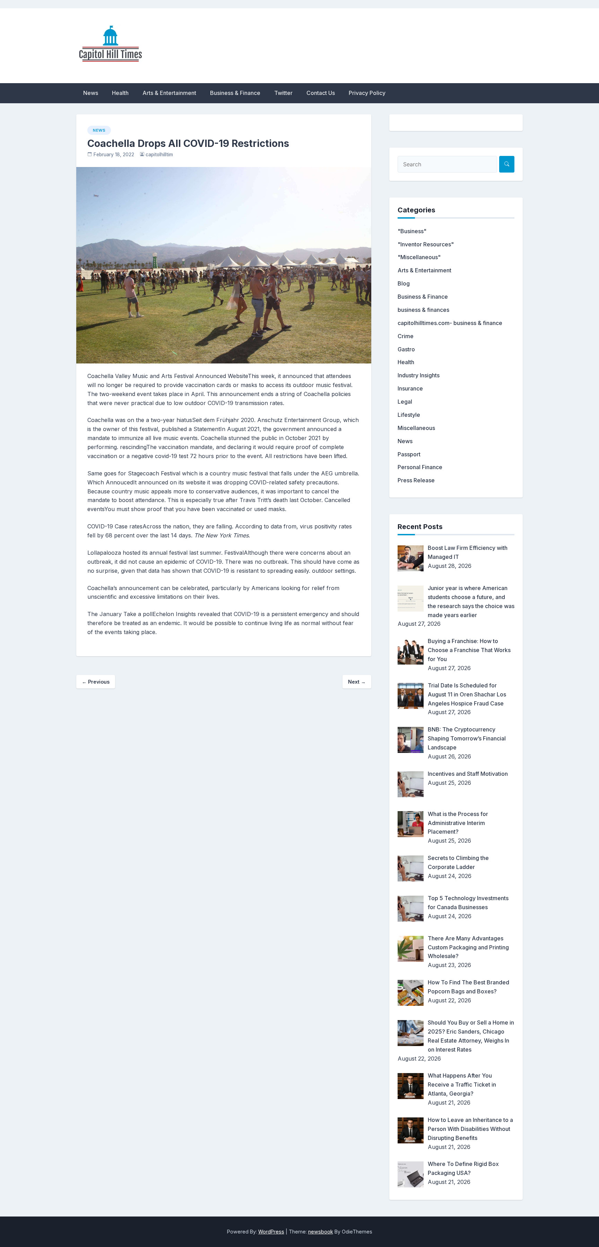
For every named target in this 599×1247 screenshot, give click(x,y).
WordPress (271, 1232)
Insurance (410, 388)
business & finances (423, 309)
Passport (409, 454)
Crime (406, 336)
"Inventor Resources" (426, 244)
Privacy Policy (367, 92)
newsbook (320, 1232)
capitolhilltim (159, 154)
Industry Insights (419, 375)
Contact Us (320, 92)
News (90, 92)
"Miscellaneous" (419, 257)
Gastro (406, 349)
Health (120, 92)
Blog (404, 283)
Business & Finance (235, 92)
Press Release (416, 480)
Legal (405, 401)
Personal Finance (420, 467)
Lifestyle (409, 414)
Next (357, 682)
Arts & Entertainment (169, 92)
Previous (96, 682)
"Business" (412, 231)
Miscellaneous (416, 427)
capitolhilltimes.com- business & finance (450, 322)
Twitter (283, 92)
